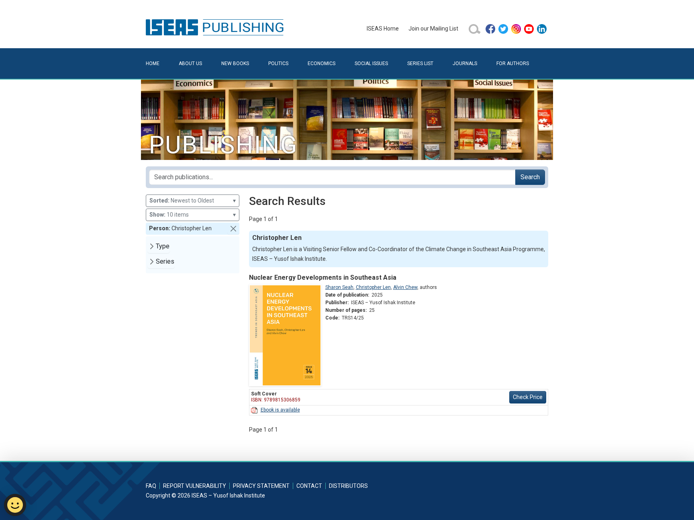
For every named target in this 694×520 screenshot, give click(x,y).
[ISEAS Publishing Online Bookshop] (216, 27)
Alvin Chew (405, 287)
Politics (278, 63)
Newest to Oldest (192, 200)
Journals (465, 63)
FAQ (151, 486)
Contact (309, 486)
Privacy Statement (261, 486)
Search (530, 177)
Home (152, 63)
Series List (420, 63)
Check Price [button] (528, 397)
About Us (190, 63)
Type (162, 246)
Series (165, 261)
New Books (235, 63)
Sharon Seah (339, 287)
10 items (192, 214)
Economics (321, 63)
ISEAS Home (383, 28)
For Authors (512, 63)
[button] (233, 229)
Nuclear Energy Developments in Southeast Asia (322, 277)
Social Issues (371, 63)
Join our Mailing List (433, 28)
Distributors (348, 486)
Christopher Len (373, 287)
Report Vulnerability (194, 486)
